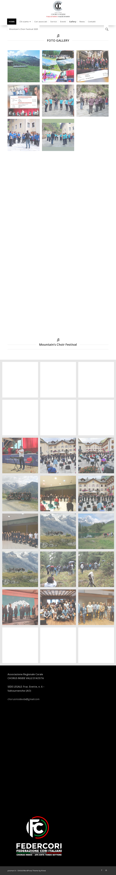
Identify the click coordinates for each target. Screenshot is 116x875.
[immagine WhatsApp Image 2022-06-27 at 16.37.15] (21, 570)
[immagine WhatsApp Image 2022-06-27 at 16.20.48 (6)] (59, 239)
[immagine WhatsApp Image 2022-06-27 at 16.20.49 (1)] (93, 308)
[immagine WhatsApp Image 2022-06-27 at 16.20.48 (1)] (93, 170)
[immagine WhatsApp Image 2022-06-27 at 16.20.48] (59, 308)
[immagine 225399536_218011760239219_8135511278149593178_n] (59, 67)
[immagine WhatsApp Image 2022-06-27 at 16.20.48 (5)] (25, 239)
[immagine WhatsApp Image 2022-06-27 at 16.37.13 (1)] (59, 381)
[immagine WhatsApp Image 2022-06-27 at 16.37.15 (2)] (21, 532)
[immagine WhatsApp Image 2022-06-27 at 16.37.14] (59, 495)
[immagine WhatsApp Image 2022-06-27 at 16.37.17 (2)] (21, 646)
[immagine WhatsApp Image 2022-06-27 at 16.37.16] (59, 608)
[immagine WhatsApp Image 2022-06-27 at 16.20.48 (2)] (25, 205)
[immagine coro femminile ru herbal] (93, 136)
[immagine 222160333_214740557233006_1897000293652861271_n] (25, 67)
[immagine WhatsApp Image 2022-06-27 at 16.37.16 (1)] (59, 570)
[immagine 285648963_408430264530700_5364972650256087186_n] (25, 102)
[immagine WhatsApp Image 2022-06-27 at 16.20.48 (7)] (93, 239)
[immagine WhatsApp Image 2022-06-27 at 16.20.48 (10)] (93, 274)
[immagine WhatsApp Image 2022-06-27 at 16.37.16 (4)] (21, 608)
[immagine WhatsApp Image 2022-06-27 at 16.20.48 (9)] (59, 274)
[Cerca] (106, 29)
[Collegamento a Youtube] (106, 870)
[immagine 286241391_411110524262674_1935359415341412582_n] (93, 102)
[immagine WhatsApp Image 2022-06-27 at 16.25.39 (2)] (59, 170)
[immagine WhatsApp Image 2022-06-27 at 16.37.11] (21, 457)
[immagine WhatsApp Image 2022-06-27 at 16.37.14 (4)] (21, 495)
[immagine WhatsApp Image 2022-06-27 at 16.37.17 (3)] (59, 646)
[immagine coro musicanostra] (25, 170)
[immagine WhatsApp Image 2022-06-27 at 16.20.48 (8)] (25, 274)
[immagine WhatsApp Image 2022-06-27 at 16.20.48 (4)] (93, 205)
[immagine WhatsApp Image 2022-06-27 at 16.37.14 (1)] (21, 419)
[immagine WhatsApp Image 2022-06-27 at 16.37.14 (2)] (59, 457)
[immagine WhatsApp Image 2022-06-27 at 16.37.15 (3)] (59, 532)
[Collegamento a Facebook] (101, 870)
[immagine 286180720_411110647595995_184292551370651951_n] (59, 102)
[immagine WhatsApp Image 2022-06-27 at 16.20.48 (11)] (25, 308)
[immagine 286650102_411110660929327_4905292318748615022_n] (59, 136)
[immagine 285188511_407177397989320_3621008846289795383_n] (93, 67)
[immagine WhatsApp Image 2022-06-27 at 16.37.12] (21, 381)
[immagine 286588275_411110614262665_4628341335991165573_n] (25, 136)
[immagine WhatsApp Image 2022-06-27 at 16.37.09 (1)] (59, 419)
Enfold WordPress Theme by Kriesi (32, 870)
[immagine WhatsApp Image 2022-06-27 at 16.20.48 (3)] (59, 205)
